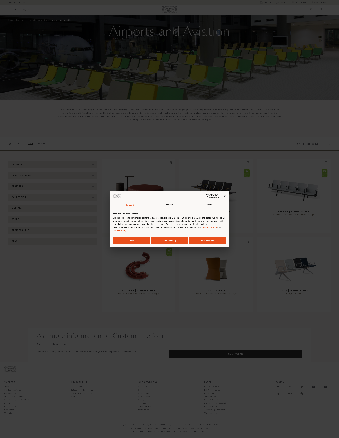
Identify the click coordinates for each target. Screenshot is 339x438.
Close (131, 241)
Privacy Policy (210, 227)
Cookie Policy (120, 230)
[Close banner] (225, 196)
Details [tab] (169, 204)
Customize (168, 241)
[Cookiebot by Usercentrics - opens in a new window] (207, 196)
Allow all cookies (207, 241)
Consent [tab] (130, 205)
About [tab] (209, 204)
